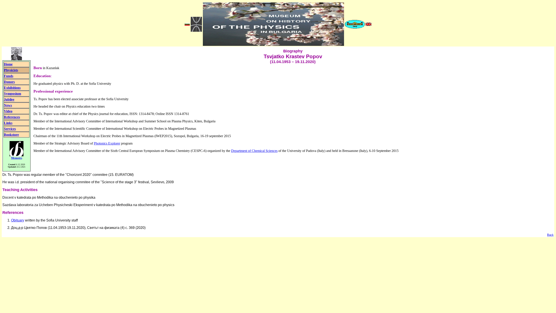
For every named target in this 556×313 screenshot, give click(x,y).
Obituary (17, 220)
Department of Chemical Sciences (254, 151)
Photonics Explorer (107, 143)
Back (550, 234)
